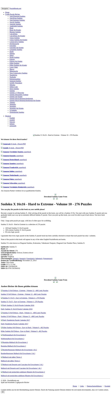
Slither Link (14, 87)
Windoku (13, 104)
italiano (12, 124)
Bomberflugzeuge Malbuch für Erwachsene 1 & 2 (18, 353)
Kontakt (107, 386)
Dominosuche (14, 44)
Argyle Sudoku (15, 22)
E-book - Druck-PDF (14, 144)
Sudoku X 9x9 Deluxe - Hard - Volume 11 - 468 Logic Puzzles (22, 316)
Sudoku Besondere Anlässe (19, 95)
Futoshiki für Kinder (17, 48)
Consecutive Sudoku (17, 42)
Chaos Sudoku (15, 38)
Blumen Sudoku (15, 32)
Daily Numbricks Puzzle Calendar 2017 (14, 324)
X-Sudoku (13, 110)
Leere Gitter (14, 67)
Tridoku (12, 102)
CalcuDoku (13, 34)
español (12, 120)
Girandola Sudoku (16, 50)
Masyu (12, 69)
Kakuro (12, 59)
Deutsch (8, 116)
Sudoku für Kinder (16, 97)
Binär (11, 28)
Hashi (12, 51)
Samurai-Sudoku (15, 81)
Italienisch (38, 258)
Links (82, 386)
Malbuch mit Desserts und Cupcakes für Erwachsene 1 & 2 (21, 368)
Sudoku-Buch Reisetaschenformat (21, 98)
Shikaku (12, 85)
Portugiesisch (47, 258)
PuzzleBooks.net (15, 8)
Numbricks (13, 75)
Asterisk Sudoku (15, 24)
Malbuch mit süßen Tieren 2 (10, 361)
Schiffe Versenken (16, 83)
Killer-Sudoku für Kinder (18, 65)
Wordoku (13, 106)
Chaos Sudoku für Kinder (18, 40)
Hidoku (12, 53)
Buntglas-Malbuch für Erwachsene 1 (13, 346)
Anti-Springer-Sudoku (17, 20)
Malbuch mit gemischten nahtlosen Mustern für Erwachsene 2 (22, 376)
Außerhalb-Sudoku (16, 26)
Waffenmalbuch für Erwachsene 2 (12, 339)
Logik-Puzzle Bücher (12, 14)
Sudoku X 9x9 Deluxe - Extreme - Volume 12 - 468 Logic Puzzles (24, 294)
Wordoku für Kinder (17, 108)
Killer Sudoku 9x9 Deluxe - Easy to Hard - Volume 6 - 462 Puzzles (24, 331)
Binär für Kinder (15, 30)
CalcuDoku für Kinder (17, 36)
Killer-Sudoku (14, 63)
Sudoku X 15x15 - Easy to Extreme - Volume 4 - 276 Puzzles (22, 302)
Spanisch (22, 258)
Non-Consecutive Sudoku (18, 73)
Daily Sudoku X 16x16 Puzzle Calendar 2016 (16, 309)
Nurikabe (13, 77)
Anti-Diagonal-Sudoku (17, 16)
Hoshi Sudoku (14, 57)
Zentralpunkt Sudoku (17, 112)
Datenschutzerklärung (94, 386)
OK (3, 392)
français (12, 122)
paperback (17, 152)
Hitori (12, 55)
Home (7, 12)
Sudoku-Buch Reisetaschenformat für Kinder (25, 100)
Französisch (30, 258)
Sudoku (12, 91)
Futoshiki (13, 46)
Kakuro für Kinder (16, 61)
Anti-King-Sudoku (16, 18)
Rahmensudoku (15, 79)
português (13, 126)
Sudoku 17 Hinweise (17, 93)
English (12, 118)
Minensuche (14, 71)
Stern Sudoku (14, 89)
